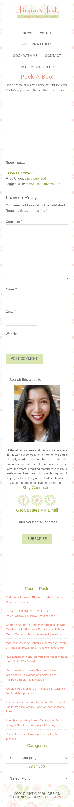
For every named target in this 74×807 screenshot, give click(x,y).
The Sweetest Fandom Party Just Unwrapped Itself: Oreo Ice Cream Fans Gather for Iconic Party (35, 706)
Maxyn (30, 184)
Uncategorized (35, 178)
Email (11, 311)
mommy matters (48, 184)
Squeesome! (52, 797)
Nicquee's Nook (37, 11)
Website (12, 334)
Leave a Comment (19, 173)
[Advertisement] (37, 564)
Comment (14, 221)
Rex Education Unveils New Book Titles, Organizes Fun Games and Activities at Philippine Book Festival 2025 (31, 674)
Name (11, 289)
